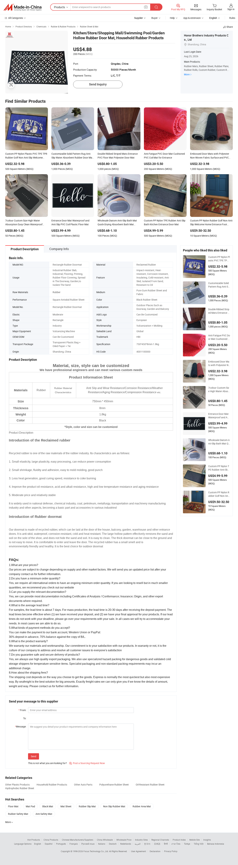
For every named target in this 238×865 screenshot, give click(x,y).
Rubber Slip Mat (87, 806)
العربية (137, 843)
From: (22, 710)
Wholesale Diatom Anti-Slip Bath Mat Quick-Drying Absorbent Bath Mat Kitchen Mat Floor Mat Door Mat (219, 441)
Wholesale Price (123, 839)
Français (74, 843)
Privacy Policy (170, 851)
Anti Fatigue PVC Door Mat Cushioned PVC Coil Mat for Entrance (219, 337)
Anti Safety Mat (44, 813)
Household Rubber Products (52, 784)
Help (172, 18)
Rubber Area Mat (142, 806)
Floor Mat (13, 806)
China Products (51, 839)
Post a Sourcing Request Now (87, 763)
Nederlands (125, 843)
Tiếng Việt (199, 843)
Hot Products (33, 839)
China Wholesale (105, 839)
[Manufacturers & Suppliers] (22, 7)
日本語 (157, 843)
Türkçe (187, 843)
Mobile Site (194, 839)
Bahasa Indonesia (215, 843)
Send (33, 756)
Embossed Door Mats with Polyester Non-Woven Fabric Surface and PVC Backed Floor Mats (219, 363)
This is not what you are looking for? (47, 763)
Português (61, 843)
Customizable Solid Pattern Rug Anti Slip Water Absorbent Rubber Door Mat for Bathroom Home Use (219, 284)
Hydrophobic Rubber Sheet (19, 788)
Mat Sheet (65, 806)
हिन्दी (166, 843)
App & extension (192, 18)
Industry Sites (141, 839)
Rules (232, 18)
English (37, 843)
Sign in (231, 9)
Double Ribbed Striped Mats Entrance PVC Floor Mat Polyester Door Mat (219, 311)
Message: (20, 726)
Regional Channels (160, 839)
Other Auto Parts (83, 784)
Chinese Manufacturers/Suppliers (77, 839)
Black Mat (47, 806)
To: (24, 718)
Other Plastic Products (17, 784)
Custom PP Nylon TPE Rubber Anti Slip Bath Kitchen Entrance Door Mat (219, 467)
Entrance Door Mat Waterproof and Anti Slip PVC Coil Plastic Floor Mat (219, 415)
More (187, 74)
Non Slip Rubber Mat (114, 806)
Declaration (155, 851)
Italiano (101, 843)
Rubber (56, 292)
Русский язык (87, 843)
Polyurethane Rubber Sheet (114, 784)
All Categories (15, 18)
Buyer (154, 18)
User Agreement (138, 851)
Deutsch (113, 843)
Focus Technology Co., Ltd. (96, 851)
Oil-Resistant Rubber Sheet (150, 784)
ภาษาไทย (175, 843)
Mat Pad (30, 806)
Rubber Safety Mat (18, 813)
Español (48, 843)
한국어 (147, 843)
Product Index (179, 839)
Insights (207, 839)
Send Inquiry (98, 84)
